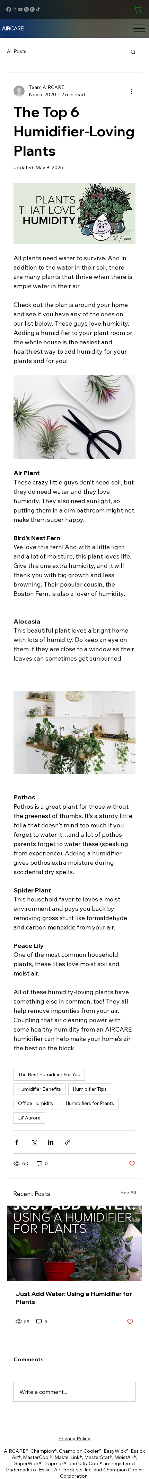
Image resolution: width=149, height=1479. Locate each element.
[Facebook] (8, 9)
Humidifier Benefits (39, 1089)
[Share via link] (67, 1142)
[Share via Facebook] (17, 1142)
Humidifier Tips (90, 1089)
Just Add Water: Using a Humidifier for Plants (74, 1298)
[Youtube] (20, 9)
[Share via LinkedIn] (50, 1142)
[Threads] (26, 9)
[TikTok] (38, 9)
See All (128, 1192)
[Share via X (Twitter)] (33, 1142)
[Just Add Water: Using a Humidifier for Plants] (74, 1243)
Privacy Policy (74, 1438)
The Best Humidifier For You (49, 1074)
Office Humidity (36, 1103)
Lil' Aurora (29, 1118)
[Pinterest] (32, 9)
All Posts (16, 51)
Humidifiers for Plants (89, 1103)
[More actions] (131, 91)
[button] (133, 51)
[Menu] (139, 28)
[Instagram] (14, 9)
